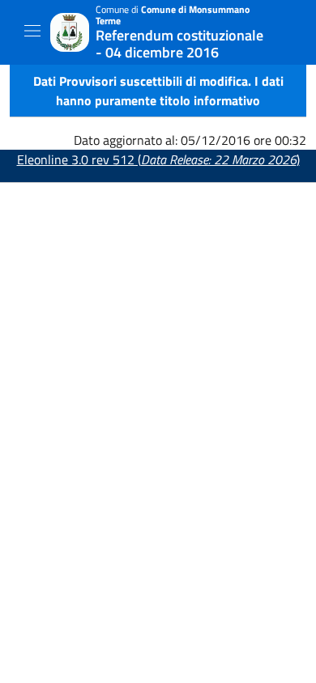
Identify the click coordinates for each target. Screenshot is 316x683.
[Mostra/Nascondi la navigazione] (32, 30)
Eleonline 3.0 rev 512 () (158, 159)
